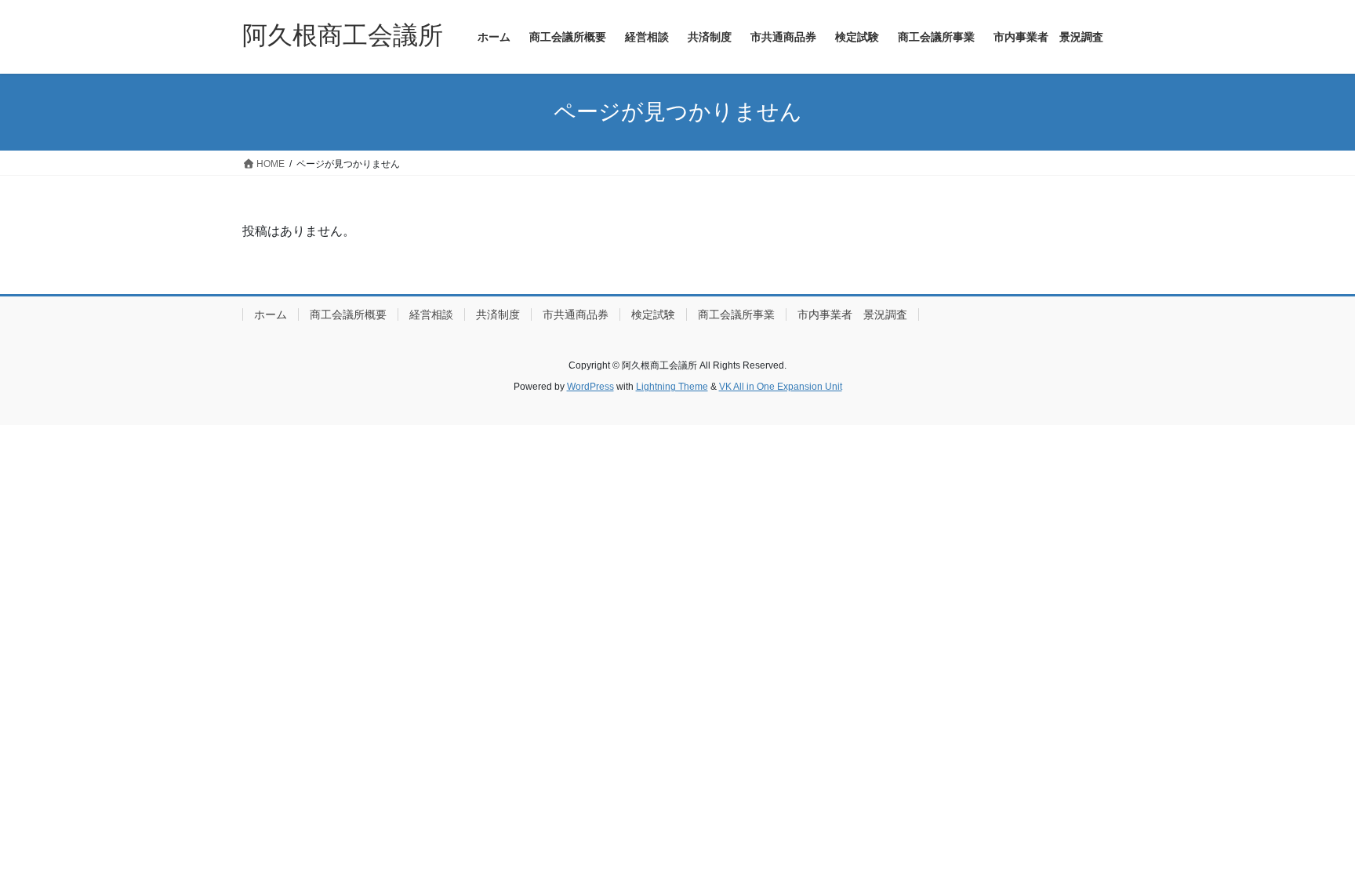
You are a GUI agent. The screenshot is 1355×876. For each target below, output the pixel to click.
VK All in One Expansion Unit (780, 386)
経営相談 (431, 314)
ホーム (270, 314)
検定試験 (653, 314)
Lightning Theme (672, 386)
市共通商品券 (575, 314)
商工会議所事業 (736, 314)
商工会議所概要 (348, 314)
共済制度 (498, 314)
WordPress (590, 386)
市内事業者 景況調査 (852, 314)
